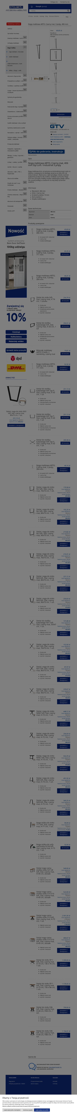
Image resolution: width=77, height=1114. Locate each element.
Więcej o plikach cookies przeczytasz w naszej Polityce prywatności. (21, 1106)
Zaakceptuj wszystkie (42, 1110)
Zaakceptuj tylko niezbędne (12, 1110)
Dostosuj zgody (27, 1110)
